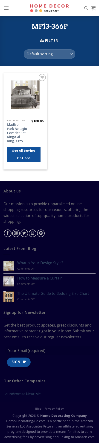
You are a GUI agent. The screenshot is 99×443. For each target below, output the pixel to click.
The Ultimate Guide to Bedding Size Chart (53, 293)
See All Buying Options (23, 154)
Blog (38, 409)
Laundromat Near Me (22, 393)
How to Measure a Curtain (40, 278)
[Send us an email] (32, 233)
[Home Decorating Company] (49, 8)
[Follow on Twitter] (24, 233)
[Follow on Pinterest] (41, 233)
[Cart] (93, 8)
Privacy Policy (54, 409)
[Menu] (6, 8)
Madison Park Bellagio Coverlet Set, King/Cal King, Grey (17, 133)
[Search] (86, 8)
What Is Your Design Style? (40, 263)
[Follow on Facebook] (8, 233)
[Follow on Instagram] (16, 233)
